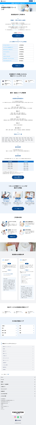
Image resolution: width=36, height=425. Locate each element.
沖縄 (20, 332)
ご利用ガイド (5, 355)
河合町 (21, 140)
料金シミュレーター (6, 360)
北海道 (3, 325)
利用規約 (4, 369)
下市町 (29, 140)
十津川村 (9, 141)
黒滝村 (32, 140)
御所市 (25, 137)
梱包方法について (28, 226)
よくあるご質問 (3, 396)
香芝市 (31, 137)
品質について (5, 353)
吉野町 (23, 140)
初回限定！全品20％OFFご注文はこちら (18, 3)
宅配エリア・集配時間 (4, 384)
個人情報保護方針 (3, 398)
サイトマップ (2, 409)
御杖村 (3, 140)
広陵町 (18, 140)
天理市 (14, 137)
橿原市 (17, 137)
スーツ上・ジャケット (6, 45)
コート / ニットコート (6, 51)
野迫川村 (6, 141)
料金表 (4, 348)
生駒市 (28, 137)
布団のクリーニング (19, 81)
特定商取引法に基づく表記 (4, 403)
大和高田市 (6, 137)
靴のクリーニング (19, 84)
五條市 (22, 137)
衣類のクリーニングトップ (7, 346)
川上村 (20, 141)
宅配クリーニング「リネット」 (17, 25)
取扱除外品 (4, 367)
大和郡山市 (10, 137)
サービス (2, 379)
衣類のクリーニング (7, 81)
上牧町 (12, 140)
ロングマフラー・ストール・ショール (8, 58)
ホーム (2, 374)
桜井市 (20, 137)
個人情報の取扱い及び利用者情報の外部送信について (7, 400)
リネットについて (4, 388)
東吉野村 (23, 141)
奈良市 (3, 137)
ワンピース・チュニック (6, 56)
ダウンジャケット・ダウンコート (8, 49)
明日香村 (9, 140)
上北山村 (16, 141)
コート (17, 29)
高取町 (6, 140)
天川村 (3, 141)
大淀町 (26, 140)
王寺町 (15, 140)
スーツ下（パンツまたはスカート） (8, 47)
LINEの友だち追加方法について (5, 406)
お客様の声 (4, 362)
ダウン (14, 29)
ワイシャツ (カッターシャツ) (7, 60)
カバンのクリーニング (30, 81)
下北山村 (13, 141)
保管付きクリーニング (7, 84)
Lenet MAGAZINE (4, 393)
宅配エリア (4, 351)
